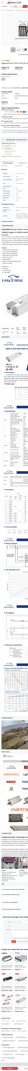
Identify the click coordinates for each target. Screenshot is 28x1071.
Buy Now (10, 1068)
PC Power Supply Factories (9, 1047)
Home (2, 10)
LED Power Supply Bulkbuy (9, 1057)
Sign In (3, 156)
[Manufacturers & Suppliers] (14, 2)
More (2, 1060)
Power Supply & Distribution (21, 10)
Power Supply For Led (7, 1054)
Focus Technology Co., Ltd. (18, 1065)
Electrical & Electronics (9, 10)
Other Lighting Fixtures (21, 1037)
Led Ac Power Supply (20, 1054)
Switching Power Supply (8, 1037)
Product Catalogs (22, 1021)
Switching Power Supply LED (9, 1040)
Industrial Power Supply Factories (10, 1051)
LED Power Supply (19, 1024)
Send (14, 941)
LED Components (5, 1024)
